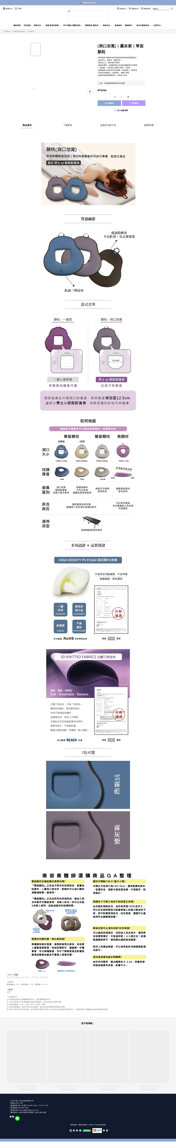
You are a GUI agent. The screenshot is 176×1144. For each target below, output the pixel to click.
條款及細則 (83, 1124)
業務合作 (106, 25)
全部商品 (7, 31)
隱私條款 (73, 1124)
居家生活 (37, 25)
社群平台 (157, 25)
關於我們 (17, 25)
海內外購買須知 (142, 25)
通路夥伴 (128, 25)
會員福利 (118, 25)
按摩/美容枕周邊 (52, 25)
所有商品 (27, 25)
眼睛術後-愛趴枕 (91, 25)
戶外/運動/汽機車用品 (72, 25)
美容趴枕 (31, 31)
